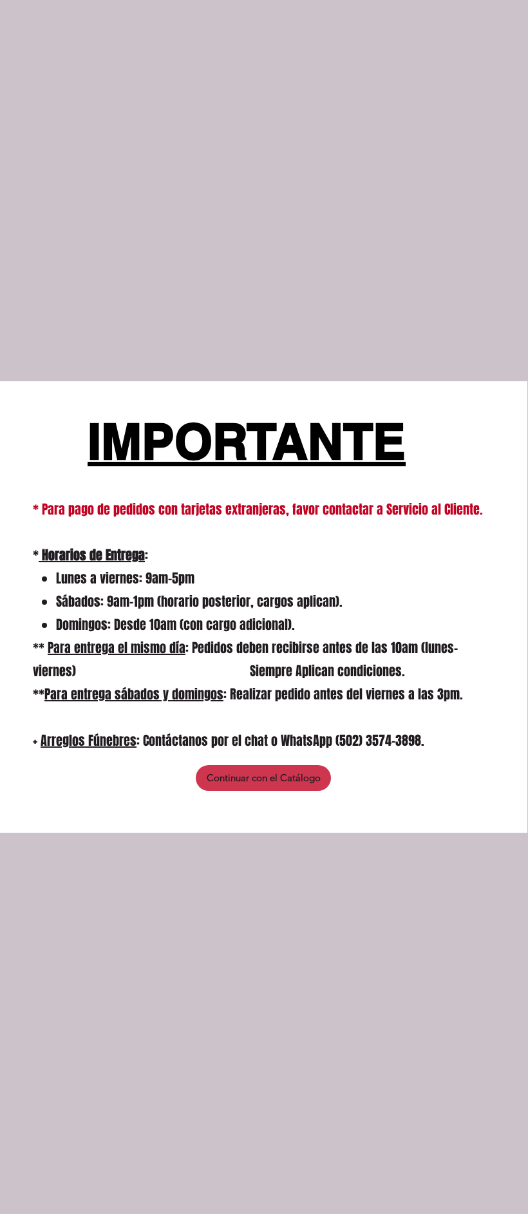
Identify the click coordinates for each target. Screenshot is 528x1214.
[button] (263, 778)
